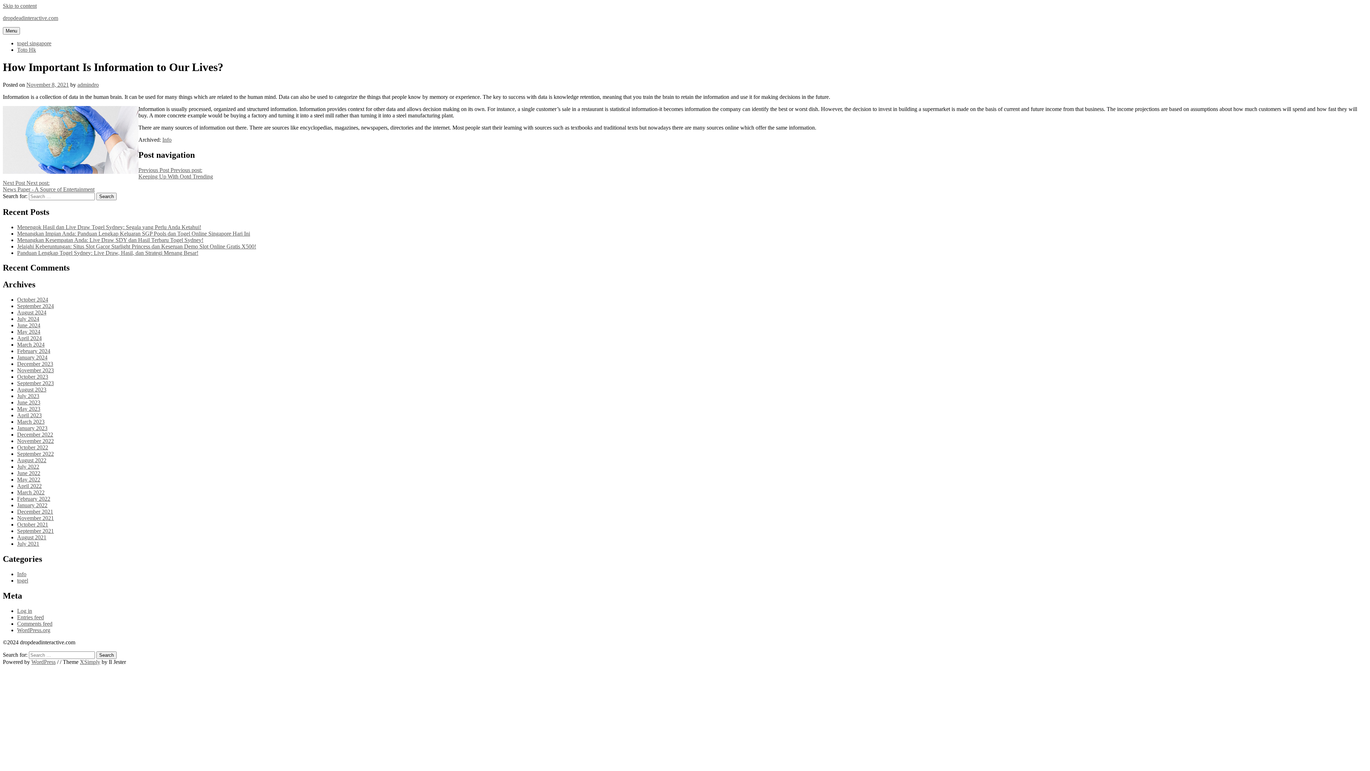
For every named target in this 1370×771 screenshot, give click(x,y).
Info (167, 140)
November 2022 (35, 441)
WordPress (43, 662)
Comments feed (34, 624)
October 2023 (32, 377)
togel (22, 581)
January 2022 (32, 505)
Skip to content (20, 6)
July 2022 (28, 467)
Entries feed (30, 617)
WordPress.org (33, 630)
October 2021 (32, 524)
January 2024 (32, 357)
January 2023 (32, 428)
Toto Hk (26, 50)
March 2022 (31, 492)
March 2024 (31, 345)
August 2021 (31, 537)
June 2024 (28, 325)
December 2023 (35, 364)
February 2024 (33, 351)
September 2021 (35, 531)
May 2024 (28, 332)
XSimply (90, 662)
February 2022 (33, 499)
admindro (88, 85)
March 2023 (31, 422)
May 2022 (28, 480)
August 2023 (31, 390)
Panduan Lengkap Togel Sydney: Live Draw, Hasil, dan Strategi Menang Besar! (107, 253)
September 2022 (35, 454)
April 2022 (29, 486)
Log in (24, 611)
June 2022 (28, 473)
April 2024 (29, 338)
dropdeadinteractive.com (30, 18)
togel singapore (34, 43)
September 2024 (35, 306)
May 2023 (28, 409)
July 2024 (28, 319)
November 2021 (35, 518)
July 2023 (28, 396)
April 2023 (29, 415)
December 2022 (35, 435)
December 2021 (35, 512)
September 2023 (35, 383)
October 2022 (32, 447)
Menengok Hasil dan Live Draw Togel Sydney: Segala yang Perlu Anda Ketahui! (109, 227)
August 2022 (31, 460)
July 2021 (28, 544)
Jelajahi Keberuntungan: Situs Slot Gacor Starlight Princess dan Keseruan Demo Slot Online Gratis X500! (136, 246)
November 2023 (35, 370)
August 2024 (31, 312)
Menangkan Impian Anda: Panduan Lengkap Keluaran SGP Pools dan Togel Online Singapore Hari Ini (133, 234)
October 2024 (32, 300)
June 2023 (28, 402)
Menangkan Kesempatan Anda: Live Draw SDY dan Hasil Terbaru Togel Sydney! (110, 240)
